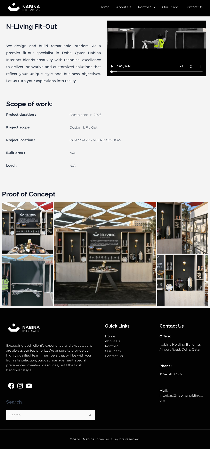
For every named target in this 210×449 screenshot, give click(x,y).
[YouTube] (29, 385)
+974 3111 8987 (171, 374)
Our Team (170, 7)
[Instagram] (20, 385)
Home (104, 7)
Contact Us (194, 7)
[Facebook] (11, 385)
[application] (154, 7)
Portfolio (145, 7)
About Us (123, 7)
